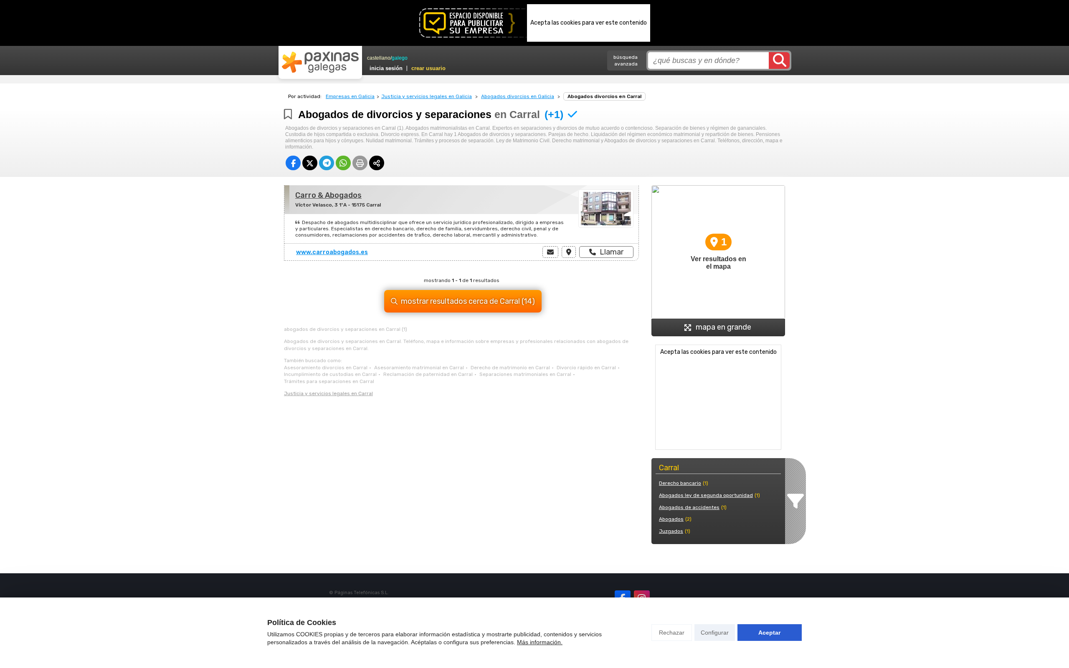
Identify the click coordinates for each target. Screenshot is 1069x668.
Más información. (539, 642)
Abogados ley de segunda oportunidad (706, 495)
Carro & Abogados (328, 195)
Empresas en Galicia (350, 96)
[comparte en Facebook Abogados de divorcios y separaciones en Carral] (293, 163)
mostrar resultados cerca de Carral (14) (468, 301)
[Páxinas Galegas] (320, 62)
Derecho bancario (680, 483)
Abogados (671, 519)
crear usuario (428, 68)
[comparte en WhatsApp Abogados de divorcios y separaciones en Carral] (343, 163)
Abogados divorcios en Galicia (517, 96)
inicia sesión (386, 68)
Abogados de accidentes (689, 507)
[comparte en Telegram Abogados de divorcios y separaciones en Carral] (326, 163)
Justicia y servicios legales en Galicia (426, 96)
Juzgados (671, 531)
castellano (378, 58)
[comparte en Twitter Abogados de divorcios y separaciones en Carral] (309, 163)
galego (400, 58)
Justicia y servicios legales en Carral (328, 393)
